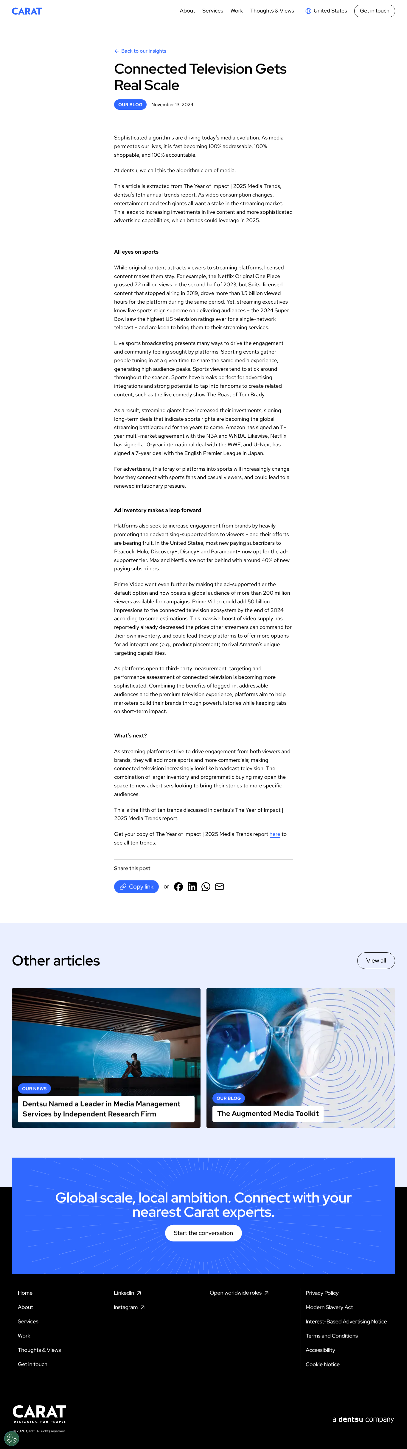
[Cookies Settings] (11, 1438)
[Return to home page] (27, 11)
